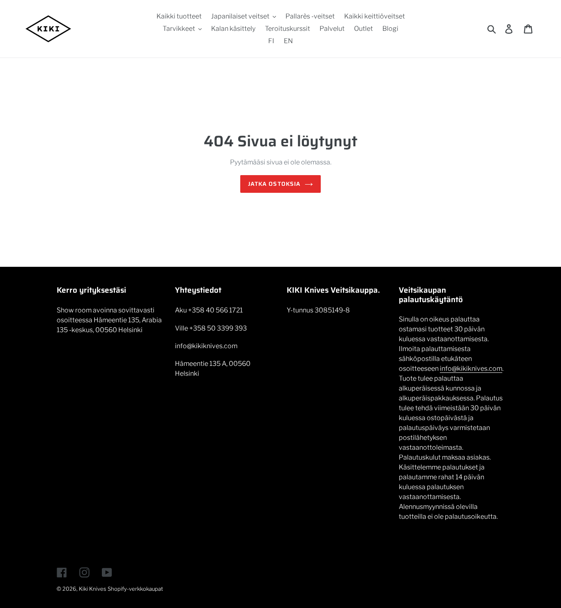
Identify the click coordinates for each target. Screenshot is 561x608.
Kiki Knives (92, 588)
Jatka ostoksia (274, 183)
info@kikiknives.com (471, 368)
